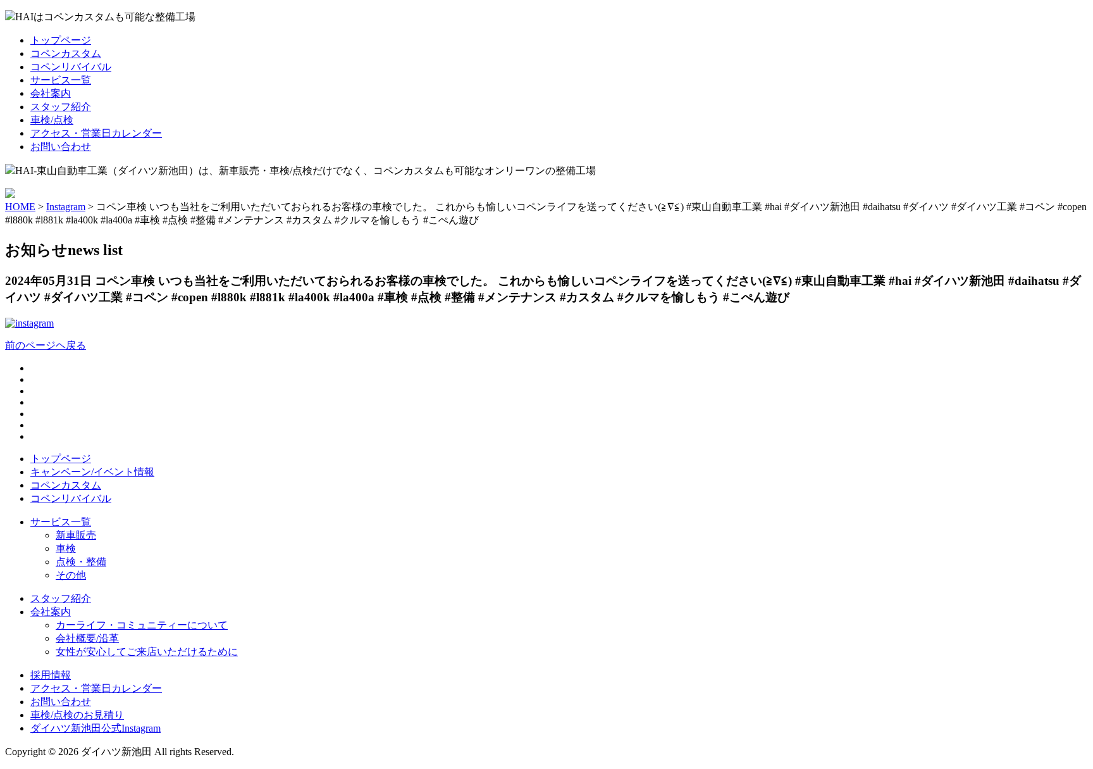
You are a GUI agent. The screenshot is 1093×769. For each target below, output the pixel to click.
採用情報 (50, 675)
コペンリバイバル (70, 66)
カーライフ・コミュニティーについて (142, 625)
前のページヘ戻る (45, 345)
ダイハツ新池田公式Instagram (95, 728)
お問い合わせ (60, 146)
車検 (66, 548)
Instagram (65, 206)
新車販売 (76, 535)
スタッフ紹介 (60, 106)
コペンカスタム (65, 53)
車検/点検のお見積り (77, 715)
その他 (71, 575)
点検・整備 (81, 561)
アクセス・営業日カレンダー (96, 133)
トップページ (60, 40)
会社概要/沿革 (87, 638)
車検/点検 (51, 120)
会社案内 (50, 93)
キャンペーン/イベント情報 (92, 471)
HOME (20, 206)
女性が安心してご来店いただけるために (147, 651)
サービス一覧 (60, 80)
